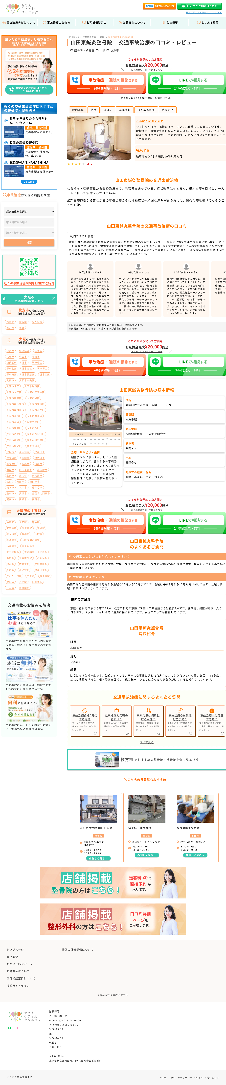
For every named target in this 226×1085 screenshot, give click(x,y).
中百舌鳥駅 (28, 546)
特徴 (93, 110)
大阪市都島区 (14, 439)
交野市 (10, 350)
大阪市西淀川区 (36, 434)
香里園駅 (45, 575)
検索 (29, 242)
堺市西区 (45, 374)
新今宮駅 (11, 540)
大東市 (10, 380)
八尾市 (10, 356)
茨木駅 (10, 569)
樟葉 (21, 327)
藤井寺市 (37, 487)
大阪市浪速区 (14, 416)
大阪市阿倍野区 (36, 439)
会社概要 (172, 22)
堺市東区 (11, 374)
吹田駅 (10, 581)
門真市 (46, 493)
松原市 (25, 463)
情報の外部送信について (78, 950)
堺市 (24, 362)
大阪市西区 (33, 428)
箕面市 (20, 481)
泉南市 (10, 475)
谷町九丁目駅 (14, 575)
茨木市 (10, 487)
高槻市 (23, 499)
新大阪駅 (11, 534)
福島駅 (23, 581)
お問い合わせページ (20, 964)
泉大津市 (37, 475)
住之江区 (24, 350)
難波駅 (36, 522)
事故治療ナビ (89, 37)
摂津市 (25, 457)
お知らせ (198, 1077)
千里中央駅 (25, 558)
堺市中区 (37, 362)
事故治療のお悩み (58, 22)
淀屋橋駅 (27, 528)
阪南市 (10, 499)
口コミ (107, 110)
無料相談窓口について (21, 978)
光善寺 (10, 321)
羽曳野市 (34, 481)
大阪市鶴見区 (14, 445)
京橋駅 (41, 528)
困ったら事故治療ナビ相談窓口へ (29, 39)
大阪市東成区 (37, 404)
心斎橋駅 (11, 546)
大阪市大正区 (14, 392)
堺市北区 (11, 368)
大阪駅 (23, 522)
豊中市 (10, 493)
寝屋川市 (40, 451)
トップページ (15, 950)
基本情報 (125, 110)
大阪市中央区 (27, 380)
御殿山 (23, 321)
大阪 (102, 37)
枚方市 (10, 327)
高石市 (36, 499)
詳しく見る (98, 858)
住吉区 (38, 350)
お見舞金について (134, 22)
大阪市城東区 (32, 386)
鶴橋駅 (25, 534)
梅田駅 (10, 522)
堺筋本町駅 (41, 564)
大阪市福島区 (14, 428)
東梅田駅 (24, 587)
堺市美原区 (28, 374)
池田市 (10, 469)
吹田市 (23, 356)
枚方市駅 (24, 564)
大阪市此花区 (37, 410)
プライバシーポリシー (180, 1077)
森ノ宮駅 (24, 569)
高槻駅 (10, 558)
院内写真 (78, 110)
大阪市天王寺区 (36, 392)
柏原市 (38, 463)
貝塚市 (23, 493)
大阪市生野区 (32, 422)
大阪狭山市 (33, 445)
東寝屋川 (11, 463)
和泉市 (36, 356)
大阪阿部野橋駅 (31, 540)
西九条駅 (42, 558)
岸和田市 (11, 457)
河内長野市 (25, 469)
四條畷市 (11, 362)
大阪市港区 (12, 422)
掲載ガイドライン (18, 986)
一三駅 (10, 587)
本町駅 (38, 534)
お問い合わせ (211, 1077)
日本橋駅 (37, 581)
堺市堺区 (42, 368)
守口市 (10, 451)
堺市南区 (27, 368)
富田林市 (24, 451)
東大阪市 (40, 457)
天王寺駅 (11, 528)
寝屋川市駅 (41, 569)
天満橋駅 (29, 552)
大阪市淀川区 (34, 416)
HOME (163, 1077)
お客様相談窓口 (97, 22)
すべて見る (147, 742)
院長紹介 (167, 110)
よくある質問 (146, 110)
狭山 (9, 481)
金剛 (34, 493)
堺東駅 (31, 575)
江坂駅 (43, 552)
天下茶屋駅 (12, 552)
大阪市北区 (12, 386)
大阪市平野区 (14, 398)
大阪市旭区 (33, 398)
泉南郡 (23, 475)
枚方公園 (37, 321)
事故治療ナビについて (21, 22)
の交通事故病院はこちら (29, 299)
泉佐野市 (42, 469)
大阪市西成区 (14, 434)
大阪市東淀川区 (15, 410)
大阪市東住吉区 (15, 404)
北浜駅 (10, 564)
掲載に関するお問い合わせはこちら (204, 12)
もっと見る (29, 181)
